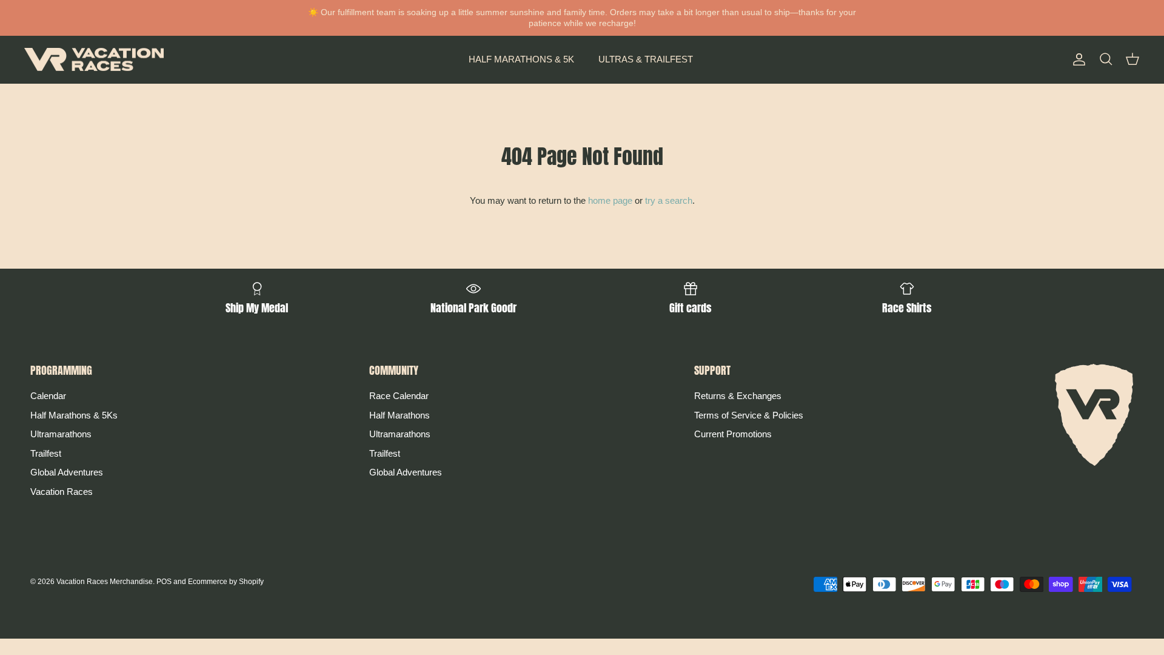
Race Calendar (399, 396)
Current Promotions (733, 434)
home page (610, 200)
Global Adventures (66, 472)
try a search (668, 200)
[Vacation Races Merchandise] (94, 60)
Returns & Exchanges (737, 396)
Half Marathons (399, 415)
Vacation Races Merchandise (104, 581)
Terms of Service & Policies (748, 415)
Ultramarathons (61, 434)
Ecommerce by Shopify (226, 581)
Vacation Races (61, 491)
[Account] (1076, 59)
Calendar (48, 396)
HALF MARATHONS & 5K (521, 59)
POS (164, 581)
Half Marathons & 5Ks (74, 415)
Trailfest (45, 453)
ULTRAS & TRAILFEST (645, 59)
